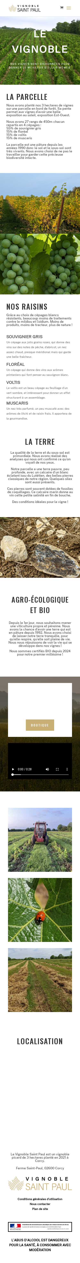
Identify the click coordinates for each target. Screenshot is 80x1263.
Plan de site (40, 1208)
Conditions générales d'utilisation (40, 1199)
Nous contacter (40, 1204)
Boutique (40, 725)
